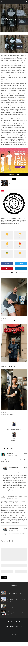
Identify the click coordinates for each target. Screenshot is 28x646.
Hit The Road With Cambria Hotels (15, 593)
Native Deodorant (7, 415)
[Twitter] (11, 621)
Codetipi (19, 638)
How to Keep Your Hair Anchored (12, 321)
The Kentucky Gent (13, 467)
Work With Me (18, 626)
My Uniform (14, 439)
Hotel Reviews (10, 597)
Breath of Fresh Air (12, 112)
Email (2, 568)
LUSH (21, 99)
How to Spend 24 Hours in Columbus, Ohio (15, 613)
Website (16, 568)
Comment (3, 547)
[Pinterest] (16, 621)
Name (2, 562)
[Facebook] (8, 621)
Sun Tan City (22, 120)
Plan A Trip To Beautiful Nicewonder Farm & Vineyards (17, 600)
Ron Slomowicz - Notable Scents (14, 496)
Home (7, 626)
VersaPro (18, 122)
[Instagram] (14, 621)
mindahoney (10, 453)
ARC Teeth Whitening (8, 366)
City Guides (9, 611)
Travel (8, 592)
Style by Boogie (12, 183)
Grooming (11, 16)
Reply (25, 453)
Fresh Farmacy (4, 112)
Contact (12, 626)
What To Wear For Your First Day (14, 428)
